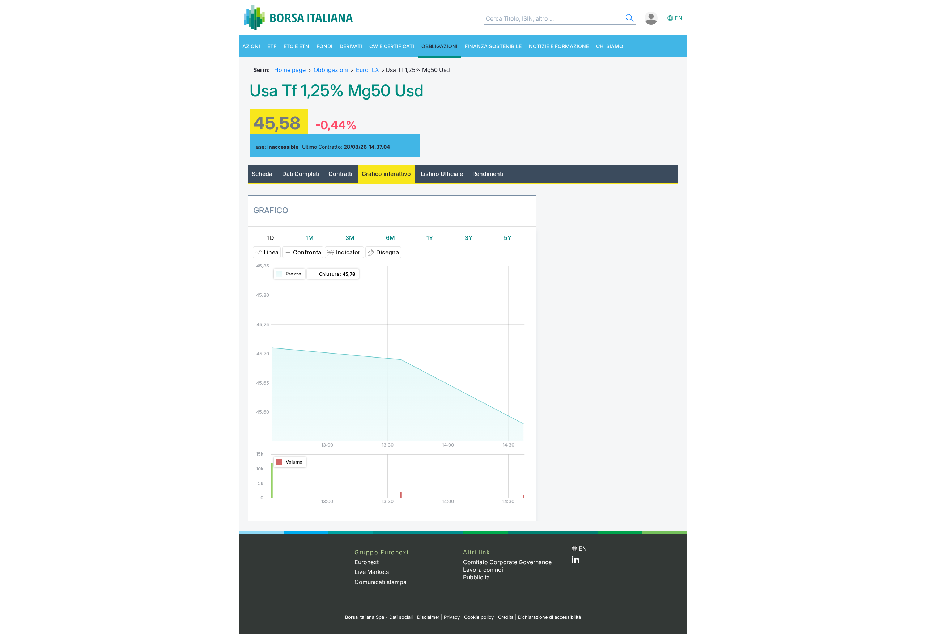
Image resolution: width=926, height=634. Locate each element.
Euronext (366, 562)
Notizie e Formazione (559, 46)
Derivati (351, 46)
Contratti (340, 173)
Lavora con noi (483, 569)
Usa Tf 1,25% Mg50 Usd (337, 90)
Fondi (324, 46)
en (679, 18)
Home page (290, 69)
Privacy (452, 617)
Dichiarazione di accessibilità (549, 617)
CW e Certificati (391, 46)
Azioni (251, 46)
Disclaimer (428, 617)
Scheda (262, 173)
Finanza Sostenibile (493, 46)
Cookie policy (479, 617)
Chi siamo (609, 46)
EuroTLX (367, 69)
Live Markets (371, 571)
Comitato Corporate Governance (507, 562)
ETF (271, 46)
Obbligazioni (439, 46)
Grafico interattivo (386, 173)
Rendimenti (487, 173)
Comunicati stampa (380, 582)
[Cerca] (629, 19)
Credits (506, 617)
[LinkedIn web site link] (575, 561)
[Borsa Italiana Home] (298, 17)
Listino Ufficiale (442, 173)
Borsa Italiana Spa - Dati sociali (379, 617)
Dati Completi (300, 173)
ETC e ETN (296, 46)
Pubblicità (476, 577)
